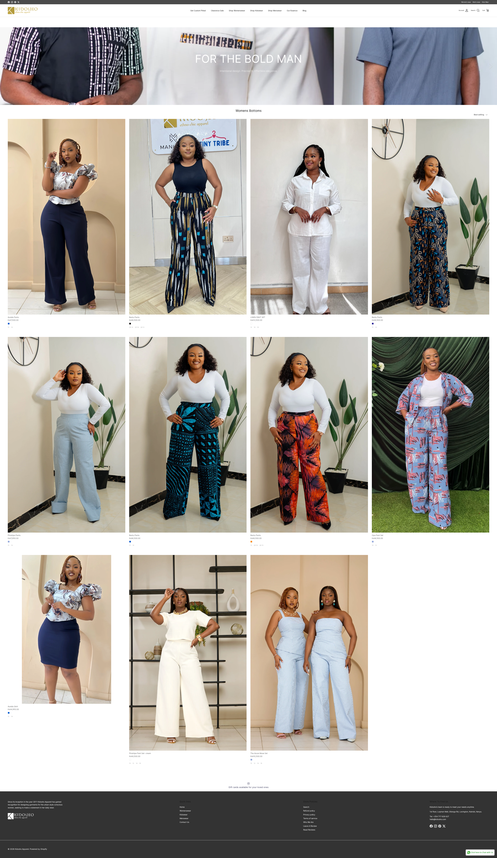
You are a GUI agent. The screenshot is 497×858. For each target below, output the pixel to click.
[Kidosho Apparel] (23, 10)
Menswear (184, 818)
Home (182, 807)
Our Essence (292, 10)
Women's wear (466, 2)
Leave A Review (310, 826)
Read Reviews (309, 830)
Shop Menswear (275, 10)
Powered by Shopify (38, 849)
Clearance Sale (217, 10)
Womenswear (185, 811)
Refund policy (309, 811)
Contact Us (184, 822)
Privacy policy (309, 814)
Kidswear (183, 814)
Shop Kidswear (256, 10)
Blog (304, 10)
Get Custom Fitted (198, 10)
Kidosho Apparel (22, 849)
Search (306, 807)
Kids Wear (485, 2)
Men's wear (476, 2)
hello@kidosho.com (438, 819)
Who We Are (308, 822)
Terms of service (310, 818)
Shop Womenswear (237, 10)
